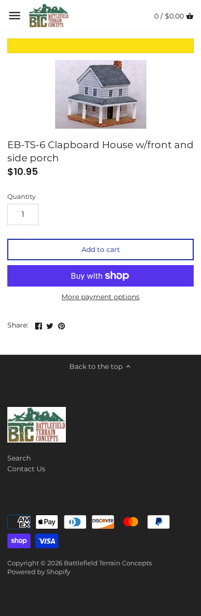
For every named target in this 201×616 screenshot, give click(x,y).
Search (19, 458)
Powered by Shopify (38, 572)
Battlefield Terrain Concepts (108, 563)
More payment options (100, 297)
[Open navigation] (14, 15)
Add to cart (100, 249)
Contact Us (26, 468)
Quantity (21, 196)
